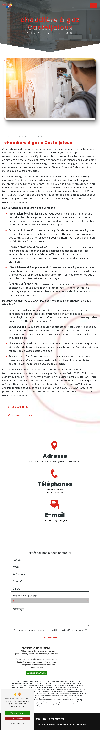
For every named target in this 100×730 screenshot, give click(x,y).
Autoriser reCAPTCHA (36, 673)
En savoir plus (20, 406)
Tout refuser (17, 718)
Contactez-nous (22, 415)
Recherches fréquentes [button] (50, 719)
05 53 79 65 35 (55, 489)
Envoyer (52, 637)
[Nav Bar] (93, 5)
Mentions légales (58, 724)
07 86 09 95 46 (55, 492)
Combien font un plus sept (24, 595)
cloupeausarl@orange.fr (55, 520)
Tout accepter (17, 713)
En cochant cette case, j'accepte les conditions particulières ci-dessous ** (50, 630)
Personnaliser (17, 723)
